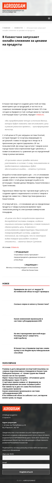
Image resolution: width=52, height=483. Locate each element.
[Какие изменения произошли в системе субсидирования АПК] (7, 322)
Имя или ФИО (8, 454)
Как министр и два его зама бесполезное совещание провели (21, 387)
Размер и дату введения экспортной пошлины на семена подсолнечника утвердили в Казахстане (25, 370)
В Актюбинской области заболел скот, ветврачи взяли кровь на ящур (24, 396)
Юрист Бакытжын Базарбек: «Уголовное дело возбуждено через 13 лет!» (23, 379)
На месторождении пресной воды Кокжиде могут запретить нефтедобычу (29, 335)
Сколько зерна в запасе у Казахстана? (31, 304)
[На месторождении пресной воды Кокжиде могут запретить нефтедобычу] (7, 337)
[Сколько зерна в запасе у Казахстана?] (7, 308)
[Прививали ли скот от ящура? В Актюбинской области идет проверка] (7, 293)
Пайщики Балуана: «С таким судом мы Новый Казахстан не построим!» (23, 374)
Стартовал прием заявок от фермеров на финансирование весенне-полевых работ (21, 383)
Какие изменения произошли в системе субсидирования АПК (28, 320)
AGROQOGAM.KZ (29, 480)
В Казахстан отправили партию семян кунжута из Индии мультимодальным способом (31, 350)
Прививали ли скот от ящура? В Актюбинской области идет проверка (31, 290)
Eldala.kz (40, 114)
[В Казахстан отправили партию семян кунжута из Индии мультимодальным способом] (7, 352)
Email (4, 462)
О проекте (6, 417)
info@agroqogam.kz (9, 415)
